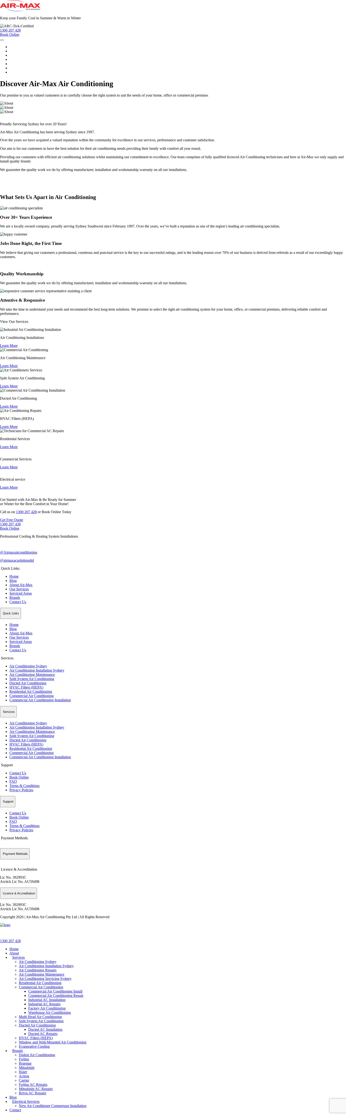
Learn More (9, 346)
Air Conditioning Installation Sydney (36, 670)
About (14, 51)
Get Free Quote (11, 520)
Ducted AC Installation (45, 1029)
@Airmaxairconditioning (18, 552)
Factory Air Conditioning (47, 1008)
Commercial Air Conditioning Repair (55, 996)
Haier (23, 1072)
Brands (14, 59)
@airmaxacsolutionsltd (17, 560)
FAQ (13, 781)
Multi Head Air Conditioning (40, 1017)
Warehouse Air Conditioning (49, 1012)
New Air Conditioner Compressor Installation (52, 1106)
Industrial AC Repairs (44, 1004)
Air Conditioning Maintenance (32, 675)
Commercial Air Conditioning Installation (40, 700)
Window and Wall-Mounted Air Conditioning (52, 1042)
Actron (24, 1076)
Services (15, 55)
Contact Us (17, 602)
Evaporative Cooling (34, 1046)
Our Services (19, 589)
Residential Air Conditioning (30, 692)
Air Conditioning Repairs (37, 970)
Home (14, 47)
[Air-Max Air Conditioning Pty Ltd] (5, 925)
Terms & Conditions (24, 786)
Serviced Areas (20, 593)
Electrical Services (23, 68)
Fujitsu (24, 1059)
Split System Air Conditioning (31, 679)
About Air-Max (20, 585)
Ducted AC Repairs (42, 1034)
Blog (13, 64)
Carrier (24, 1080)
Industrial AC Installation (46, 1000)
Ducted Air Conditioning (27, 683)
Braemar (25, 1063)
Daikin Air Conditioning (37, 1055)
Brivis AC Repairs (32, 1093)
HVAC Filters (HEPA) (26, 687)
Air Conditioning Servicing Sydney (45, 979)
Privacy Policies (21, 790)
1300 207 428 (26, 512)
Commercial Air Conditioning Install (55, 991)
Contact (15, 72)
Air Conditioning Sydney (28, 666)
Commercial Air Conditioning (31, 696)
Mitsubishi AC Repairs (36, 1089)
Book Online (9, 528)
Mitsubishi (26, 1068)
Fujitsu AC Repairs (33, 1085)
